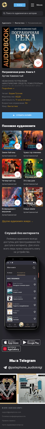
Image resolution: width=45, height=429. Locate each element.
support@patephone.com (11, 412)
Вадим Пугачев (15, 93)
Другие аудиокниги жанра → (17, 221)
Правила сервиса (8, 421)
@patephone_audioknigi (25, 367)
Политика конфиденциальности (14, 416)
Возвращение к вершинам (8, 210)
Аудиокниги (6, 23)
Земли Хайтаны (8, 152)
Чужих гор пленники (32, 152)
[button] (20, 5)
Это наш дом (29, 181)
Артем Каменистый (12, 76)
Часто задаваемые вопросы (12, 425)
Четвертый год (8, 181)
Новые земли (29, 209)
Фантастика (19, 23)
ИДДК (18, 97)
